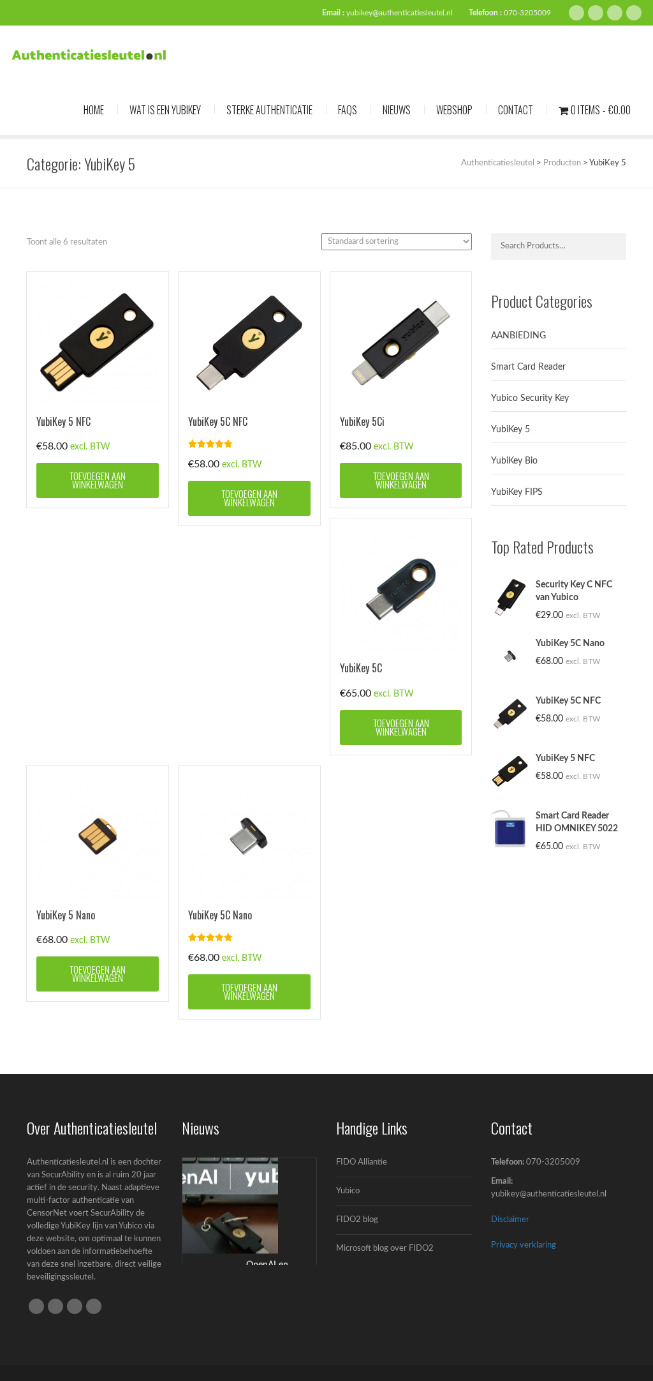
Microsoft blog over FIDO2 (385, 1248)
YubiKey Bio (514, 461)
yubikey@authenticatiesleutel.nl (399, 13)
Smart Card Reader (528, 367)
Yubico (348, 1191)
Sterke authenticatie (269, 109)
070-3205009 (527, 13)
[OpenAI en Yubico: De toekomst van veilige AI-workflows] (230, 1204)
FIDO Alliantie (361, 1162)
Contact (515, 109)
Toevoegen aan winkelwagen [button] (98, 480)
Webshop (454, 109)
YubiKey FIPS (517, 492)
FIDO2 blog (357, 1220)
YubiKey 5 (510, 429)
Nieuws (397, 109)
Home (94, 109)
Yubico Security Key (530, 398)
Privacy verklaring (523, 1245)
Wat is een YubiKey (165, 109)
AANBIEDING (518, 335)
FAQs (347, 109)
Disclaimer (510, 1220)
